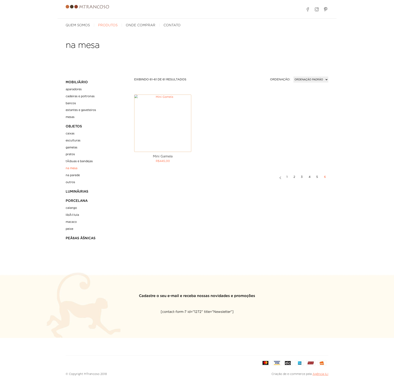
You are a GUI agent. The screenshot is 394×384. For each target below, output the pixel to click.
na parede (73, 175)
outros (70, 182)
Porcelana (77, 200)
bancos (71, 103)
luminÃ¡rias (77, 191)
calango (71, 208)
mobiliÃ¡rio (77, 82)
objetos (74, 126)
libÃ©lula (72, 215)
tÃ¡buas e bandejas (79, 161)
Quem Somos (78, 25)
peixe (69, 229)
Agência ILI (320, 374)
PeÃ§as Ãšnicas (80, 238)
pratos (70, 154)
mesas (70, 117)
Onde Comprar (140, 25)
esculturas (73, 140)
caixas (70, 133)
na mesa (71, 168)
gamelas (71, 147)
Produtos (108, 25)
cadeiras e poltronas (80, 96)
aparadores (74, 89)
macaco (71, 222)
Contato (172, 25)
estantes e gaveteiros (81, 110)
